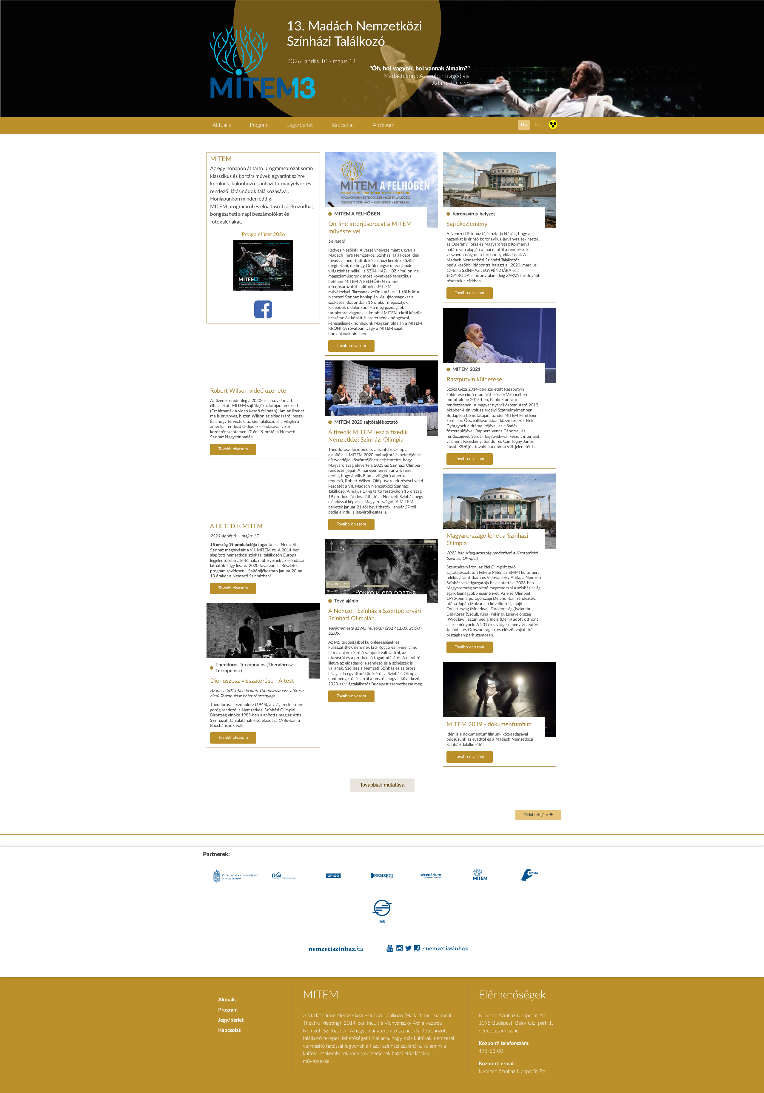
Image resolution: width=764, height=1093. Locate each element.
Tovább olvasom (351, 346)
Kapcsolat (343, 125)
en (537, 124)
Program (259, 125)
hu (524, 124)
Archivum (383, 125)
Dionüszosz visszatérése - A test (252, 681)
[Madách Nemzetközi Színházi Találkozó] (261, 99)
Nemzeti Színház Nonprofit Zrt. (513, 1071)
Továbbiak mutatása (382, 785)
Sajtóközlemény (466, 224)
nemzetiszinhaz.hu (499, 1030)
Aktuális (221, 125)
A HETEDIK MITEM (236, 526)
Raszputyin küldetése (474, 380)
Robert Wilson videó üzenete (248, 391)
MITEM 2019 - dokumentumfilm (489, 724)
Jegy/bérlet (300, 125)
